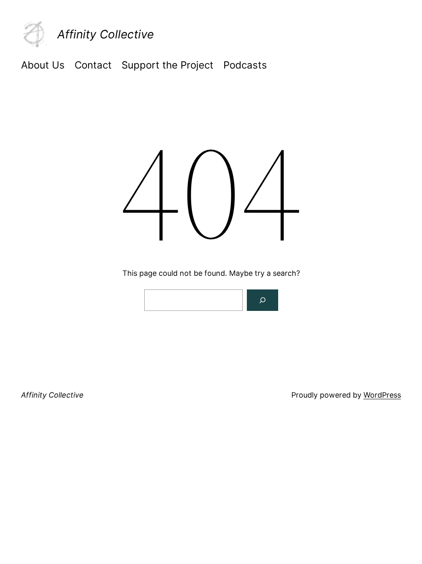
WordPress (382, 395)
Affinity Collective (105, 34)
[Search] (262, 300)
